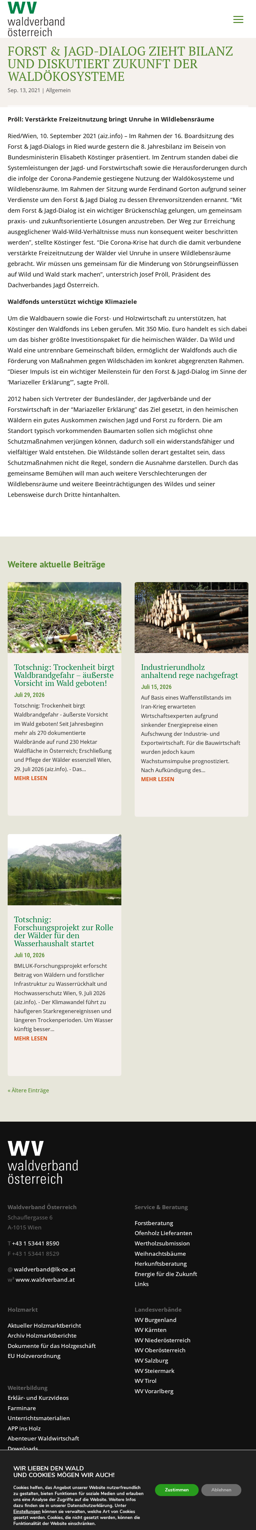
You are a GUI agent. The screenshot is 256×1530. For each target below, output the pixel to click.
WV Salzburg (151, 1360)
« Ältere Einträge (28, 1090)
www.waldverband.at (45, 1279)
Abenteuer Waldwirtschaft (43, 1438)
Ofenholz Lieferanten (163, 1233)
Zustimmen (177, 1490)
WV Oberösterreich (160, 1350)
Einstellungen (27, 1512)
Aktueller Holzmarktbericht (44, 1325)
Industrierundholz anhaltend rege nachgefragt (189, 671)
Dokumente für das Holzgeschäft (52, 1346)
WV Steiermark (154, 1371)
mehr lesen (30, 778)
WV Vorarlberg (154, 1391)
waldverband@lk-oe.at (44, 1269)
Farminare (22, 1408)
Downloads (23, 1448)
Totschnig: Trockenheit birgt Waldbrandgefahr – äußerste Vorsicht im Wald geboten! (64, 675)
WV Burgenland (156, 1320)
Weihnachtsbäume (160, 1253)
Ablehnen (221, 1490)
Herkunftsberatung (161, 1263)
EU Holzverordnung (34, 1356)
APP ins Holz (24, 1428)
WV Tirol (146, 1381)
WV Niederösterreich (163, 1340)
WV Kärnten (151, 1330)
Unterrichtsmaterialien (39, 1418)
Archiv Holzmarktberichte (42, 1335)
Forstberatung (154, 1223)
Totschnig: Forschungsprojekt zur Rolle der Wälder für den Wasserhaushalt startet (63, 931)
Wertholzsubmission (162, 1243)
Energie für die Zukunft (166, 1274)
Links (142, 1284)
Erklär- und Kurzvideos (38, 1398)
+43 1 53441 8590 (35, 1243)
